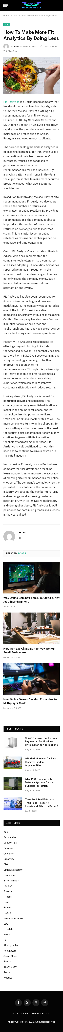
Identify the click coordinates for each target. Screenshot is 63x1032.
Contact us (20, 1013)
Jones (16, 46)
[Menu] (5, 5)
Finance (8, 891)
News (7, 934)
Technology (10, 967)
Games (7, 907)
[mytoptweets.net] (31, 5)
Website (8, 977)
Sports (7, 961)
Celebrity (8, 853)
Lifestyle (8, 929)
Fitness (8, 896)
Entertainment (11, 880)
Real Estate (10, 950)
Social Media (10, 956)
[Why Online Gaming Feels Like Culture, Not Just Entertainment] (31, 577)
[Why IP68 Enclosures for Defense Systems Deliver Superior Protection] (13, 783)
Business (8, 848)
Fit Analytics (11, 102)
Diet (6, 864)
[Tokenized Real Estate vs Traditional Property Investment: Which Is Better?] (13, 803)
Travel (7, 972)
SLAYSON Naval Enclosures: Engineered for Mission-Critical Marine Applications (41, 741)
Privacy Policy (41, 1013)
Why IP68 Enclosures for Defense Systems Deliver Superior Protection (39, 782)
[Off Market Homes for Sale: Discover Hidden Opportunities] (13, 763)
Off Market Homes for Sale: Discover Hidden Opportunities (41, 762)
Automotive (10, 837)
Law (6, 923)
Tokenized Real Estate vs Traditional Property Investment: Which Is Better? (41, 803)
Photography (11, 945)
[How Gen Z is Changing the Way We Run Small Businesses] (31, 628)
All (6, 24)
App (6, 832)
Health (7, 913)
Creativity (9, 859)
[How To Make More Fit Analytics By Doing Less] (31, 75)
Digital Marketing (13, 869)
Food (6, 902)
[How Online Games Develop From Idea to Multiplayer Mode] (31, 679)
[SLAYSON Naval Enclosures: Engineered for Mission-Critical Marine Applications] (13, 742)
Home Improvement (14, 918)
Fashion (8, 886)
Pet (6, 940)
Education (9, 875)
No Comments (50, 46)
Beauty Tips (10, 842)
